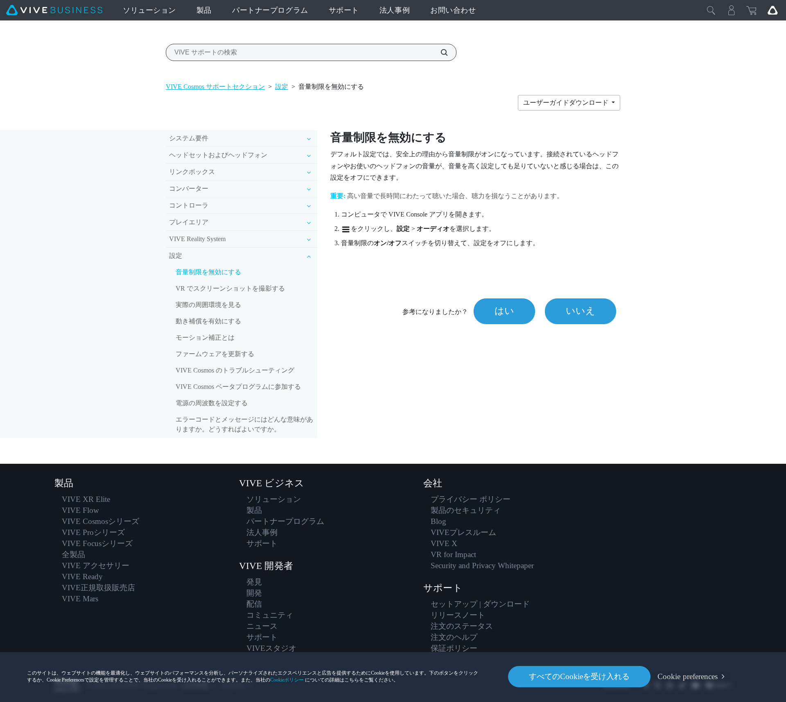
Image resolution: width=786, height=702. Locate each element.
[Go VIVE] (772, 10)
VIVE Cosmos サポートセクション (215, 86)
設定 (281, 86)
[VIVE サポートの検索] (439, 52)
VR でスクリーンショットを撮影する (230, 288)
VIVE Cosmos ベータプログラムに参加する (238, 386)
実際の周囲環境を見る (208, 304)
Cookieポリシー (287, 680)
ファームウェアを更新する (215, 353)
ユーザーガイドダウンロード (566, 102)
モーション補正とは (205, 337)
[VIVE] (54, 10)
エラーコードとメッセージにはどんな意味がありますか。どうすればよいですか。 (244, 424)
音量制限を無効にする (208, 272)
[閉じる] (711, 10)
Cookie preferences (687, 676)
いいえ (580, 311)
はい (504, 311)
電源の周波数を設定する (212, 403)
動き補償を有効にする (208, 321)
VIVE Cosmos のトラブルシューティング (235, 370)
